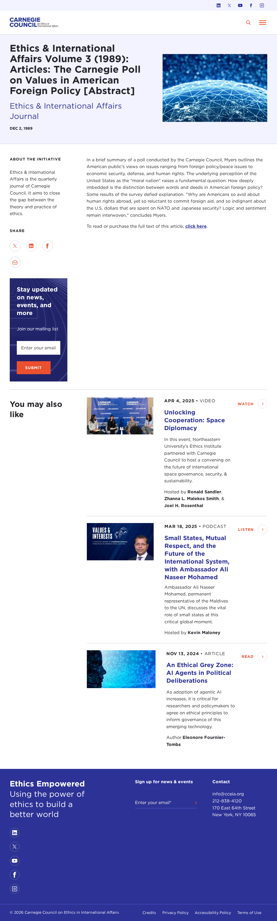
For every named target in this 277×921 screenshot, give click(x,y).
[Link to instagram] (261, 5)
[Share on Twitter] (15, 245)
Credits (149, 912)
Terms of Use (249, 912)
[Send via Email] (15, 262)
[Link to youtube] (240, 5)
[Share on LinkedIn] (31, 245)
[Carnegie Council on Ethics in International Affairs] (34, 23)
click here (196, 226)
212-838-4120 (227, 800)
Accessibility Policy (213, 912)
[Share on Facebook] (47, 245)
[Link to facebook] (251, 5)
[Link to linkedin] (218, 5)
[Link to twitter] (229, 5)
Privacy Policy (175, 912)
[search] (248, 22)
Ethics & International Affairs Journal (66, 111)
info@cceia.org (228, 793)
